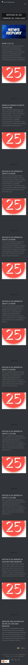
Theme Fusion (22, 654)
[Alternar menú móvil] (25, 4)
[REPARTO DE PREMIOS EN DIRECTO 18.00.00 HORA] (14, 74)
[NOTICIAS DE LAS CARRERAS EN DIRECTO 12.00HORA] (14, 336)
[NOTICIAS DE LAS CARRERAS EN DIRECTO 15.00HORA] (14, 140)
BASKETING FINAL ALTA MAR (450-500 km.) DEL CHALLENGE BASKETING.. (13, 623)
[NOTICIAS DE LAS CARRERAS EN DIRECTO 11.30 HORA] (14, 400)
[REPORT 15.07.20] (14, 31)
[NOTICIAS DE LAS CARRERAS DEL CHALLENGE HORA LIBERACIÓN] (14, 529)
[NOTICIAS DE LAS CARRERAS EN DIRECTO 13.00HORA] (14, 206)
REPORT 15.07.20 (7, 44)
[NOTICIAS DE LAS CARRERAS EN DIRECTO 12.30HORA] (14, 270)
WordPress (21, 656)
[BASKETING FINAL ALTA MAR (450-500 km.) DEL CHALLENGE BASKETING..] (14, 591)
